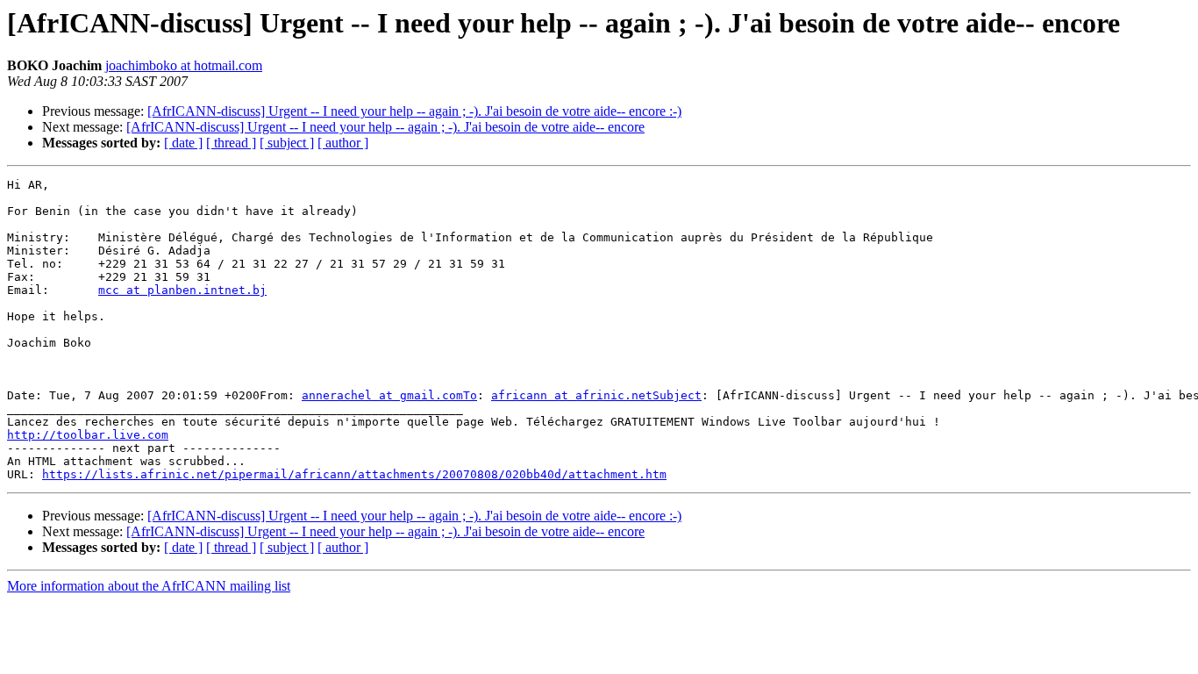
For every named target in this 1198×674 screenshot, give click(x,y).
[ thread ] (231, 142)
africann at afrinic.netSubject (596, 395)
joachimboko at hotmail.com (183, 65)
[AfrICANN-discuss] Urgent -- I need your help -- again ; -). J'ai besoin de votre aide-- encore (385, 126)
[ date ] (183, 142)
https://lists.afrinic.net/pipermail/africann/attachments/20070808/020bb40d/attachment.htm (354, 474)
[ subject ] (287, 142)
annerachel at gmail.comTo (389, 395)
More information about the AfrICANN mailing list (148, 585)
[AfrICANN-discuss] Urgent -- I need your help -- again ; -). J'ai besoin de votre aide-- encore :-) (414, 111)
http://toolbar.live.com (87, 434)
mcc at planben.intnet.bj (182, 290)
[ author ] (342, 142)
